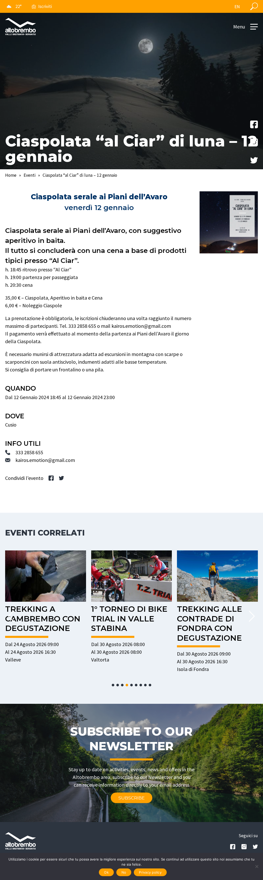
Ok (106, 872)
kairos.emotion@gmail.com (45, 460)
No (123, 872)
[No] (256, 866)
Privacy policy (150, 872)
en (237, 6)
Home (10, 175)
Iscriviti (45, 6)
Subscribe (131, 797)
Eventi (29, 175)
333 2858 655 (29, 452)
